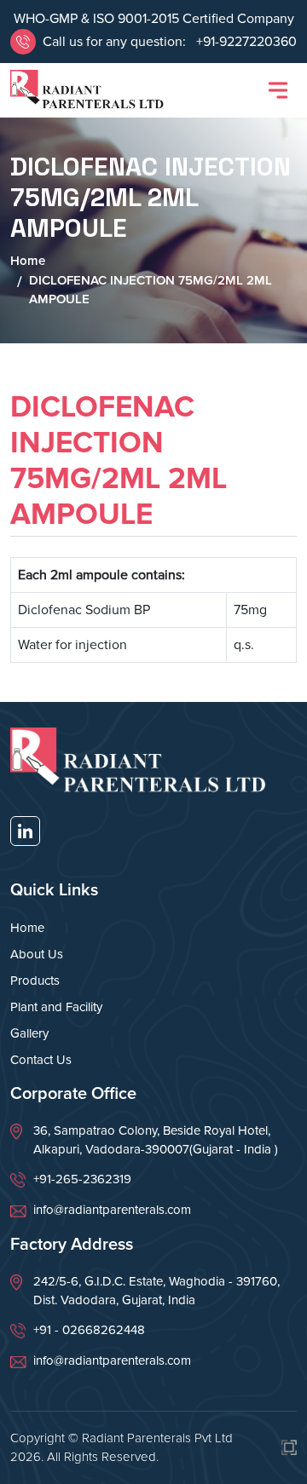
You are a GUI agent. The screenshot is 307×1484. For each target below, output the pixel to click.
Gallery (29, 1033)
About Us (36, 954)
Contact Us (41, 1059)
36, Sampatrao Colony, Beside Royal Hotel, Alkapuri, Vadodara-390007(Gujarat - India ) (155, 1140)
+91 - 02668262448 (89, 1329)
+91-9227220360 (245, 41)
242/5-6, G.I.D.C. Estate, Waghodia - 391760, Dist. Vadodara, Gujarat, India (156, 1291)
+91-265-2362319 (82, 1179)
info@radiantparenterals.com (112, 1209)
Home (27, 260)
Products (35, 980)
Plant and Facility (56, 1007)
